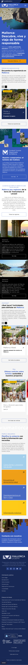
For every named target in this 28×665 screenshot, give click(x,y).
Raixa (3, 626)
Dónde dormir (5, 579)
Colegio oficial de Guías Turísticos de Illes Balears (14, 628)
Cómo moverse (5, 582)
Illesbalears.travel (6, 613)
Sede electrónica (14, 654)
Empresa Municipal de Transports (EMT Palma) (13, 622)
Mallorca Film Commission (8, 586)
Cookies (4, 662)
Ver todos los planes (14, 360)
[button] (6, 87)
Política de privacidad (14, 651)
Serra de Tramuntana (7, 624)
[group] (13, 104)
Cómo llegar (5, 577)
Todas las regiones (14, 214)
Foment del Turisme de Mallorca (9, 606)
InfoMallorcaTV (5, 617)
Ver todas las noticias (14, 420)
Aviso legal (14, 647)
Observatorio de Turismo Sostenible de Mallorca (13, 600)
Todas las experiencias (14, 123)
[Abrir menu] (25, 5)
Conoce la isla (5, 584)
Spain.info (4, 611)
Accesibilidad (5, 588)
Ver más (13, 176)
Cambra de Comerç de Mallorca (9, 604)
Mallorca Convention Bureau (9, 608)
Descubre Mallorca (13, 61)
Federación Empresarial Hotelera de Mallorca (13, 620)
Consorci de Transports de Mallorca (10, 615)
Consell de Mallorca (6, 602)
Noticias (4, 591)
